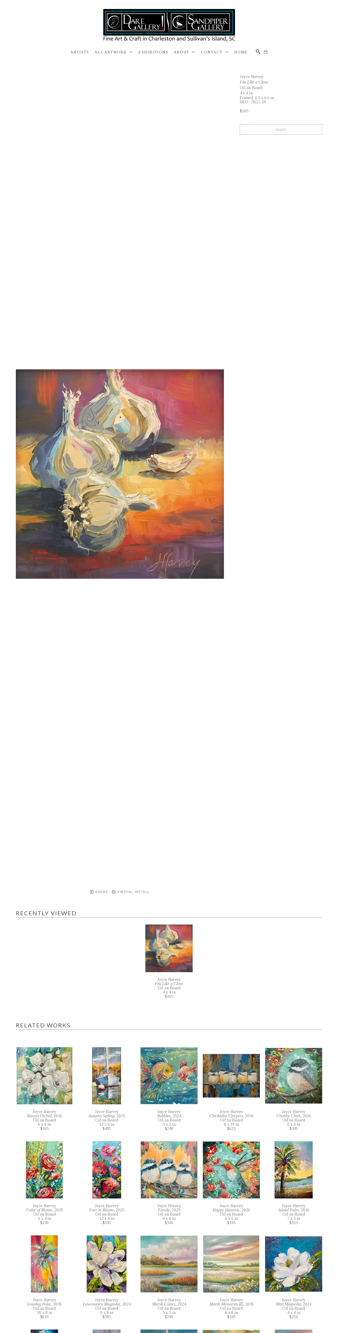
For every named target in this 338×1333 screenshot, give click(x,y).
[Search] (258, 51)
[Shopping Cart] (265, 52)
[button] (114, 52)
